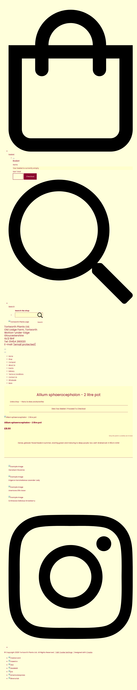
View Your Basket (58, 408)
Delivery (11, 371)
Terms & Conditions (16, 374)
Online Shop (14, 402)
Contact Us (13, 377)
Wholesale (12, 380)
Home (11, 356)
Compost (12, 362)
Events (11, 368)
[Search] (40, 315)
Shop (10, 359)
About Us (12, 365)
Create (89, 652)
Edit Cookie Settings (64, 652)
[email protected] (24, 344)
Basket (18, 176)
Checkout (30, 176)
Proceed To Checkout (76, 408)
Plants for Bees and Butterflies (33, 402)
